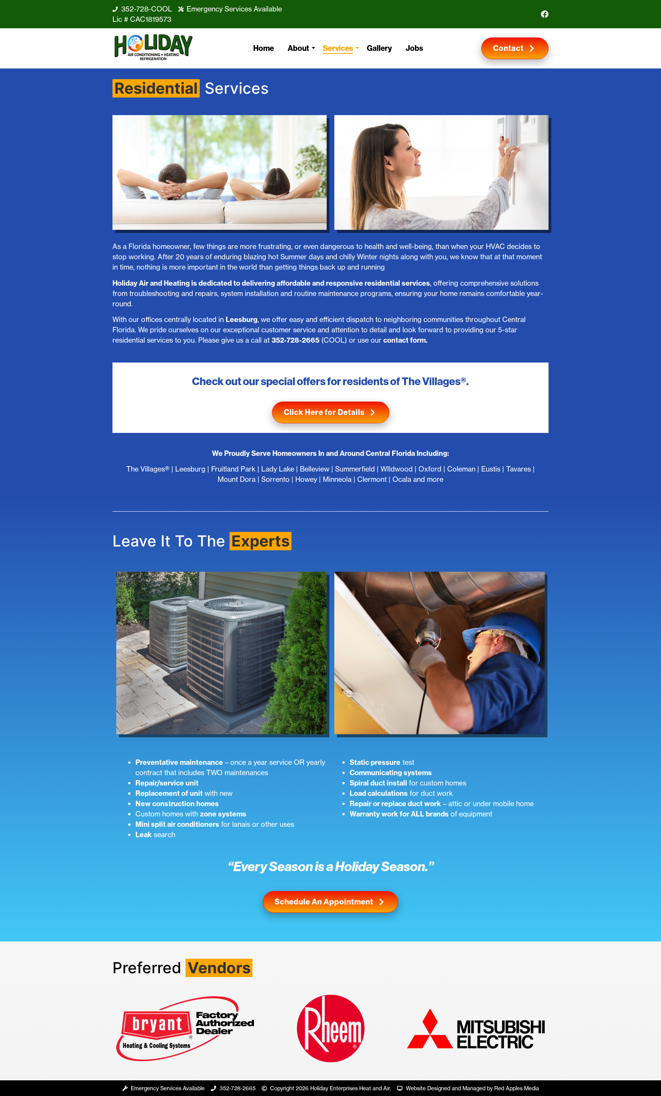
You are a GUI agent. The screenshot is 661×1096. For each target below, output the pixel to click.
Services (338, 48)
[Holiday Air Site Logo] (153, 47)
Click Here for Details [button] (324, 412)
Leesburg (241, 319)
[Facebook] (545, 14)
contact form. (405, 340)
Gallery (379, 48)
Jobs (414, 48)
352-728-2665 (295, 340)
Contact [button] (508, 48)
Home (263, 48)
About (298, 48)
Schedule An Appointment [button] (324, 901)
